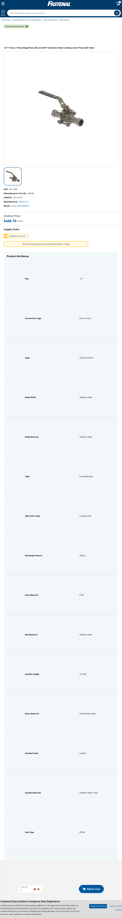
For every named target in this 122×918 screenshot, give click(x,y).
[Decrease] (35, 889)
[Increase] (38, 889)
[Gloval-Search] (117, 13)
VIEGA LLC (24, 201)
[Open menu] (2, 4)
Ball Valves (64, 19)
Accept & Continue (98, 906)
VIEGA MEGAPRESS (20, 205)
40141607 (18, 197)
